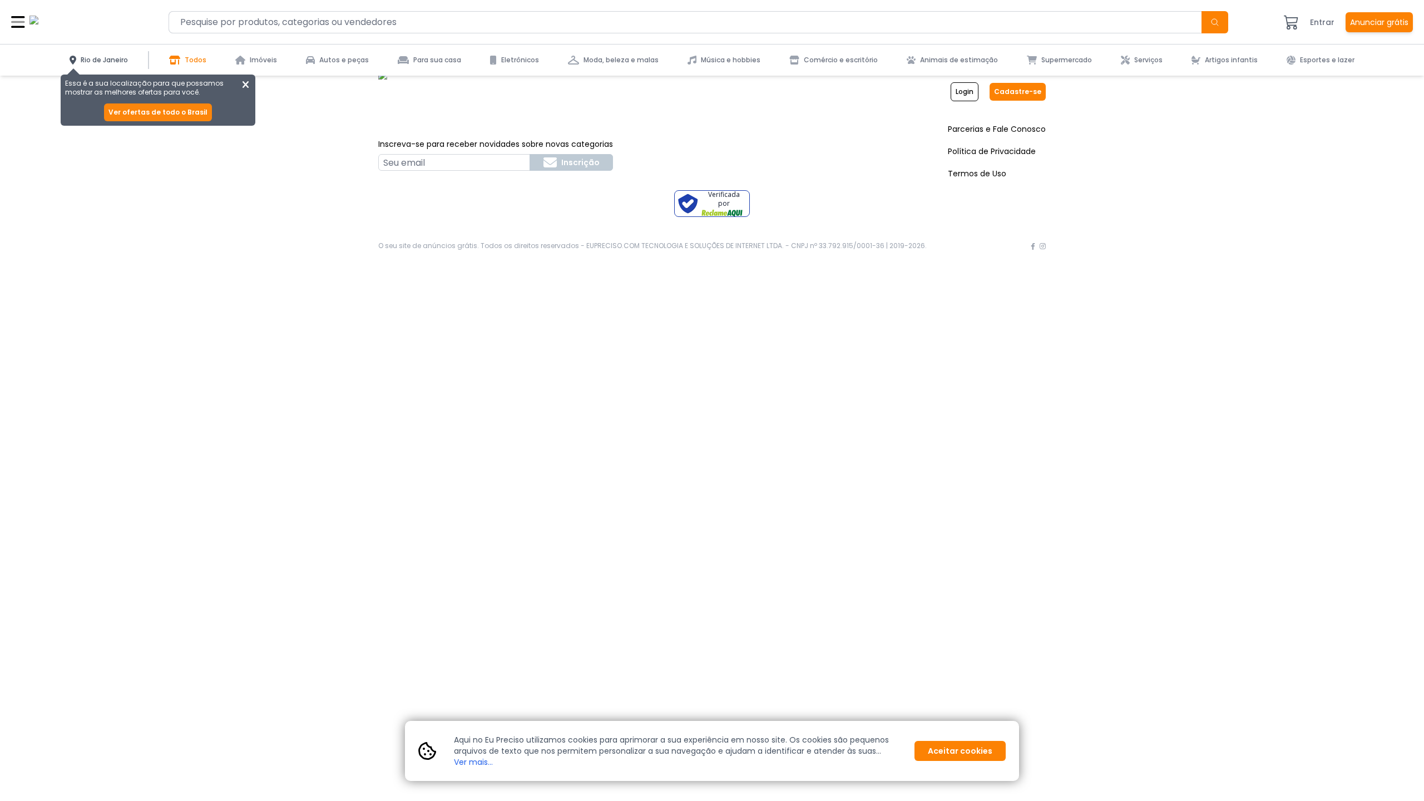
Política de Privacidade (992, 151)
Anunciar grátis (1379, 22)
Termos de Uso (977, 173)
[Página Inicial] (71, 22)
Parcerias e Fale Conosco (997, 129)
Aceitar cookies (960, 750)
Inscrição (580, 162)
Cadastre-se (1017, 91)
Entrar (1322, 22)
